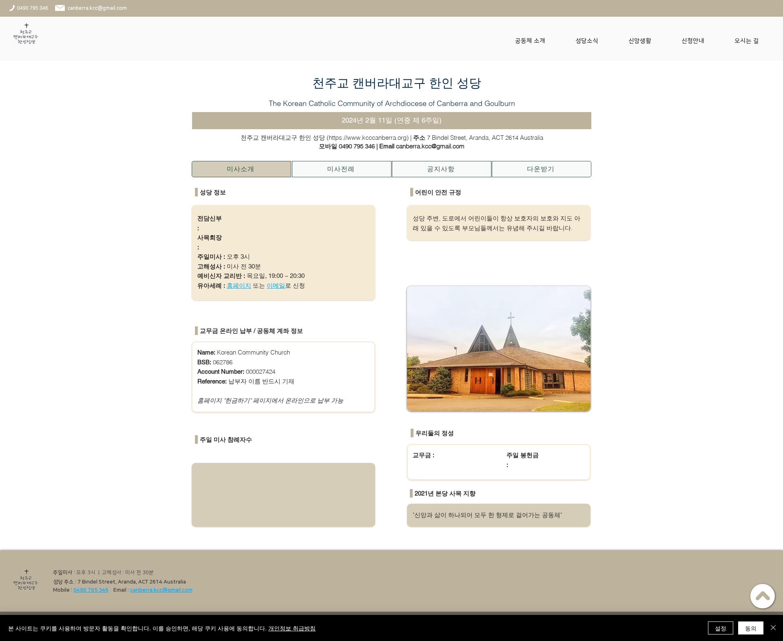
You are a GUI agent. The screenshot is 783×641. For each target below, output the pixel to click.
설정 (720, 628)
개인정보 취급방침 (292, 628)
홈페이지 (239, 285)
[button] (539, 41)
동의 (750, 628)
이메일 (276, 285)
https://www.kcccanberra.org (368, 137)
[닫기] (773, 627)
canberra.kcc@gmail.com (161, 590)
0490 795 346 (357, 146)
